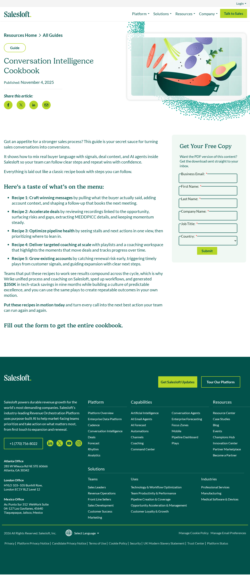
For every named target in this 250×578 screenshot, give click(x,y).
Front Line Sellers (99, 499)
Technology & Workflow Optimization (156, 487)
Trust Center (195, 543)
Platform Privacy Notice (33, 543)
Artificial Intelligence (145, 413)
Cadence (94, 425)
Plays (175, 443)
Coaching (137, 443)
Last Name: (191, 198)
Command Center (143, 449)
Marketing (95, 517)
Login (240, 3)
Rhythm (93, 449)
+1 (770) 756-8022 (23, 443)
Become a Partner (225, 455)
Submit (207, 251)
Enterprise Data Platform (105, 419)
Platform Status (217, 543)
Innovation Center (225, 443)
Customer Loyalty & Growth (150, 511)
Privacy (9, 543)
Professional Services (215, 487)
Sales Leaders (97, 487)
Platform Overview (100, 413)
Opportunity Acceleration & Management (159, 505)
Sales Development (101, 505)
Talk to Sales (233, 13)
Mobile (176, 431)
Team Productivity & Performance (153, 493)
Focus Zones (180, 425)
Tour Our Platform (221, 382)
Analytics (94, 455)
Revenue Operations (102, 493)
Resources (183, 13)
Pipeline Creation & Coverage (151, 499)
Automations (140, 431)
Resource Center (224, 413)
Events (217, 431)
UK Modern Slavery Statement (164, 543)
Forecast (93, 443)
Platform (139, 13)
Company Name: (195, 211)
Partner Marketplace (227, 449)
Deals (92, 437)
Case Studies (221, 419)
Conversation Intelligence (105, 431)
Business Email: (194, 173)
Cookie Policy (118, 543)
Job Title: (189, 223)
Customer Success (100, 511)
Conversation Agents (186, 413)
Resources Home (20, 35)
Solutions (161, 13)
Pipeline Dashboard (185, 437)
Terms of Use (97, 543)
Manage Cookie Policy (194, 533)
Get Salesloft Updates (178, 382)
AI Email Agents (141, 419)
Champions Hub (224, 437)
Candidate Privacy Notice (69, 543)
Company (207, 13)
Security (135, 543)
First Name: (191, 186)
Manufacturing (211, 493)
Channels (137, 437)
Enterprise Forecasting (187, 419)
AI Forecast (138, 425)
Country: (189, 236)
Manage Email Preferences (228, 533)
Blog (216, 425)
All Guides (53, 35)
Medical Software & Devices (219, 499)
